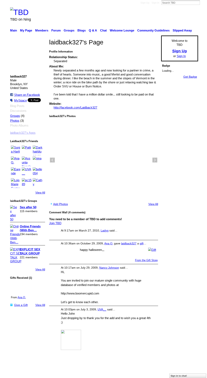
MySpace (20, 100)
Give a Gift (21, 305)
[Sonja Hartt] (16, 150)
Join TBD (55, 223)
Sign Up (144, 2)
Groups (15, 115)
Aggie (40, 372)
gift (142, 243)
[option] (103, 160)
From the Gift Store (146, 260)
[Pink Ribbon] (18, 288)
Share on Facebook (27, 94)
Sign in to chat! (179, 376)
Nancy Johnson (109, 267)
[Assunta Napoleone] (27, 161)
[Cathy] (37, 183)
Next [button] (154, 160)
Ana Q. (22, 297)
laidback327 (128, 243)
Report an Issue (161, 372)
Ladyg (105, 230)
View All (40, 192)
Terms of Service (187, 372)
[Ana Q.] (16, 161)
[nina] (37, 161)
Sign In (155, 2)
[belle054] (37, 172)
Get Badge (190, 76)
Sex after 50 (28, 207)
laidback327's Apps (23, 132)
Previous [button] (52, 160)
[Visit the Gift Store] (152, 249)
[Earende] (16, 172)
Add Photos (60, 204)
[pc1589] (27, 183)
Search (203, 2)
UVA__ (102, 309)
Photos (14, 120)
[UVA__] (27, 172)
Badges (141, 372)
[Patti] (27, 150)
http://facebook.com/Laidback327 (75, 107)
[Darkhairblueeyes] (37, 150)
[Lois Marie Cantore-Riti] (16, 183)
